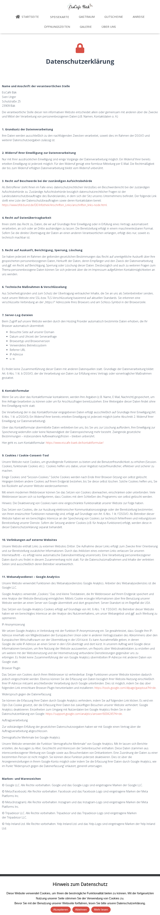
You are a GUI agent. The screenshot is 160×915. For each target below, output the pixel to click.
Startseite (30, 17)
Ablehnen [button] (81, 909)
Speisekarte (59, 17)
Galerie (86, 27)
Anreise (139, 17)
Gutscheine (113, 17)
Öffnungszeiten (57, 27)
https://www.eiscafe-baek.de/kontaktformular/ (75, 443)
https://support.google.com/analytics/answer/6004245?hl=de (84, 714)
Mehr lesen (101, 909)
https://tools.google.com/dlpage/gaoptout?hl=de (125, 688)
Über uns (108, 27)
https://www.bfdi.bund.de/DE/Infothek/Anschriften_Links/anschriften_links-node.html (54, 205)
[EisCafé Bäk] (80, 7)
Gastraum (87, 17)
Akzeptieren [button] (60, 909)
